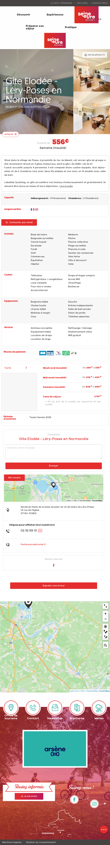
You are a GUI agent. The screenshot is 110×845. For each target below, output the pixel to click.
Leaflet (71, 691)
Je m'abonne (29, 796)
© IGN (81, 691)
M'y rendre (14, 477)
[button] (94, 19)
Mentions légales (11, 842)
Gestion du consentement (41, 842)
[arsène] (55, 749)
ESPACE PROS (100, 3)
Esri (76, 691)
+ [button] (105, 613)
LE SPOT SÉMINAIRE (61, 3)
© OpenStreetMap (91, 691)
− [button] (106, 619)
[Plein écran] (105, 606)
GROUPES (82, 3)
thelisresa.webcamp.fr (33, 544)
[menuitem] (24, 15)
